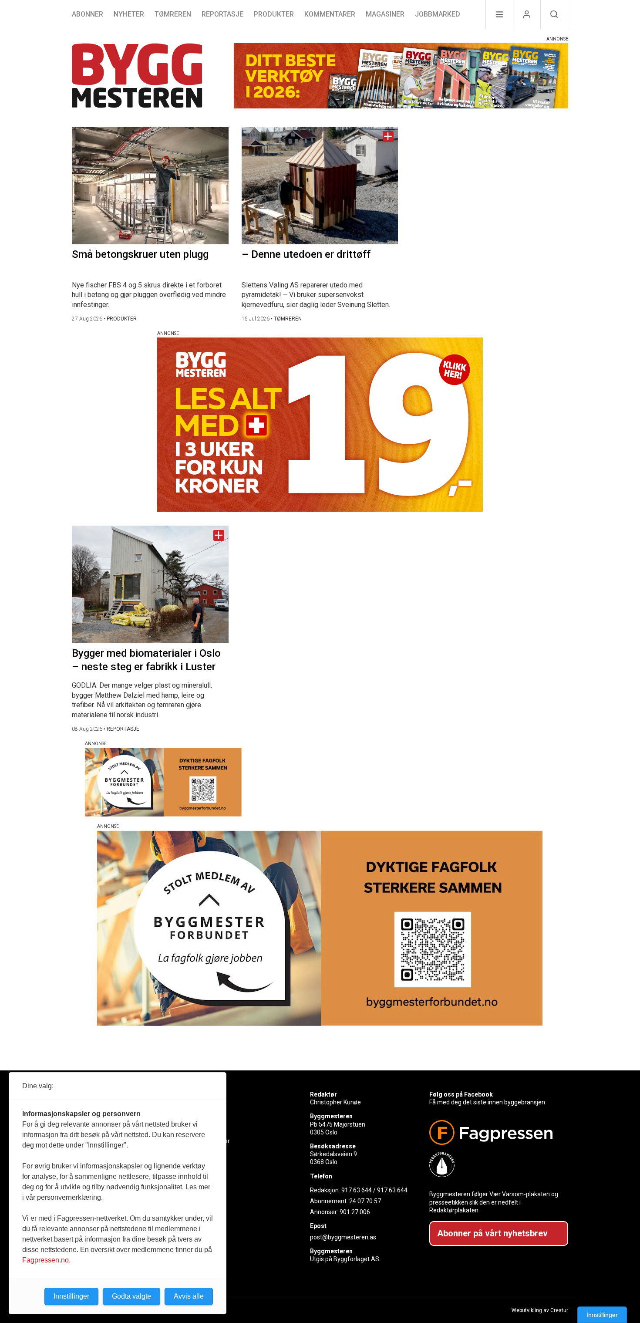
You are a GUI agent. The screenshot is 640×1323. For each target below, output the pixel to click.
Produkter (274, 14)
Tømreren (173, 14)
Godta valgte (131, 1296)
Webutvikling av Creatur (540, 1310)
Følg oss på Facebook (461, 1094)
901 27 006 (355, 1211)
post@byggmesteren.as (343, 1237)
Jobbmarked (437, 14)
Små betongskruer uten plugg (140, 254)
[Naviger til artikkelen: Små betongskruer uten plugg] (150, 185)
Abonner (87, 14)
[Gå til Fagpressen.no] (495, 1132)
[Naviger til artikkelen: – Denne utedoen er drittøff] (320, 185)
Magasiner (385, 14)
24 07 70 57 (365, 1201)
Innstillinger (602, 1314)
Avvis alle (189, 1296)
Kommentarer (329, 14)
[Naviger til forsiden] (137, 77)
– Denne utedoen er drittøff (306, 254)
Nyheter (129, 14)
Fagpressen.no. (46, 1260)
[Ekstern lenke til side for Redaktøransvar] (495, 1164)
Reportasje (222, 14)
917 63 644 (356, 1190)
